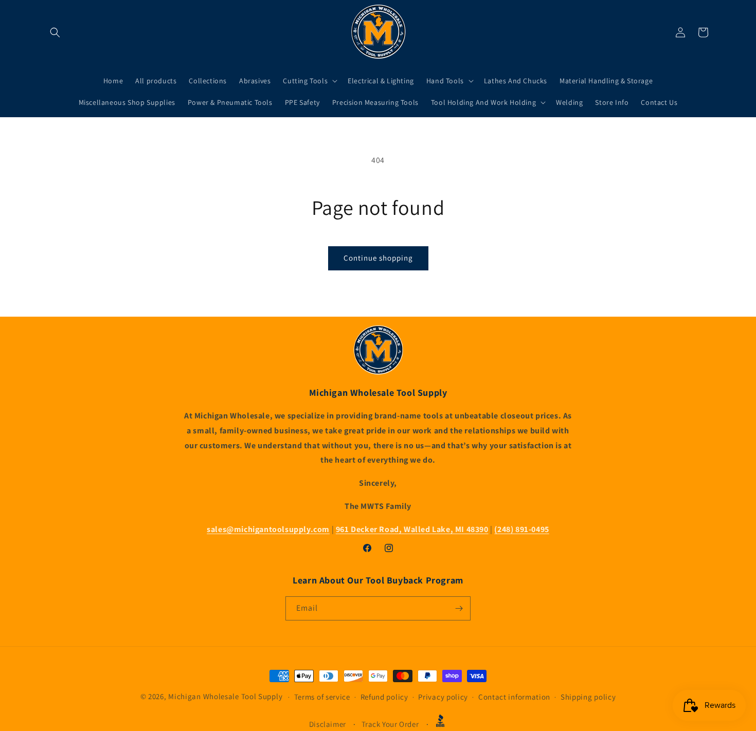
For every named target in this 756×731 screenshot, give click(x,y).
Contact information (514, 697)
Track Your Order (390, 724)
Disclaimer (327, 724)
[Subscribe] (458, 608)
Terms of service (322, 697)
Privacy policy (443, 697)
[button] (55, 32)
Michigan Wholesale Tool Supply (225, 696)
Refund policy (384, 697)
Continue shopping (378, 258)
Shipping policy (588, 697)
